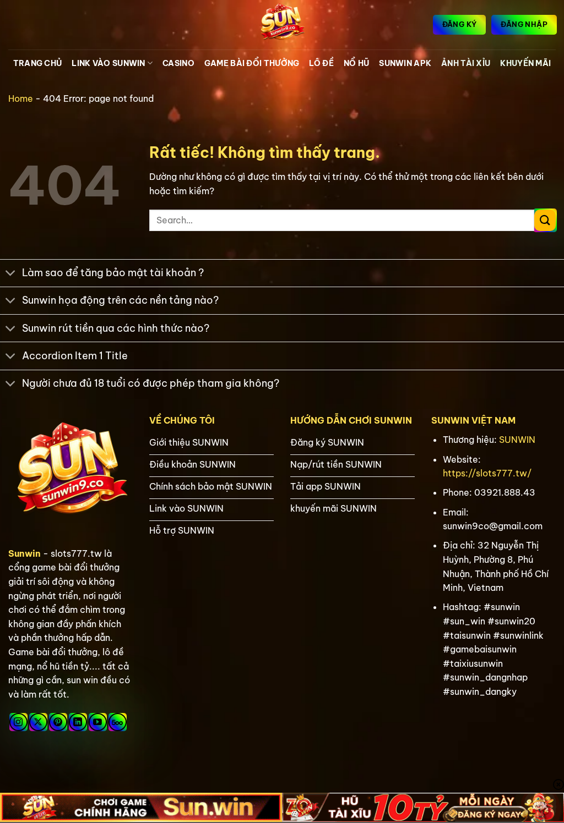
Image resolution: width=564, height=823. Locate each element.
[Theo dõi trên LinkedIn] (78, 722)
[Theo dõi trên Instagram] (18, 722)
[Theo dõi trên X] (38, 722)
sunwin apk (405, 63)
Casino (178, 63)
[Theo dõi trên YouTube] (98, 722)
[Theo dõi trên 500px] (118, 722)
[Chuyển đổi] (10, 274)
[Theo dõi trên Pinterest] (58, 722)
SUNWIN (517, 439)
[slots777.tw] (282, 25)
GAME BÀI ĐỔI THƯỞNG (251, 63)
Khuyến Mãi (525, 63)
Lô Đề (321, 63)
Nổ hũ (356, 63)
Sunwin (24, 553)
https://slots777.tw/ (487, 473)
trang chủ (37, 63)
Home (20, 98)
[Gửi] (545, 220)
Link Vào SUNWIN (108, 63)
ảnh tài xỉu (465, 63)
